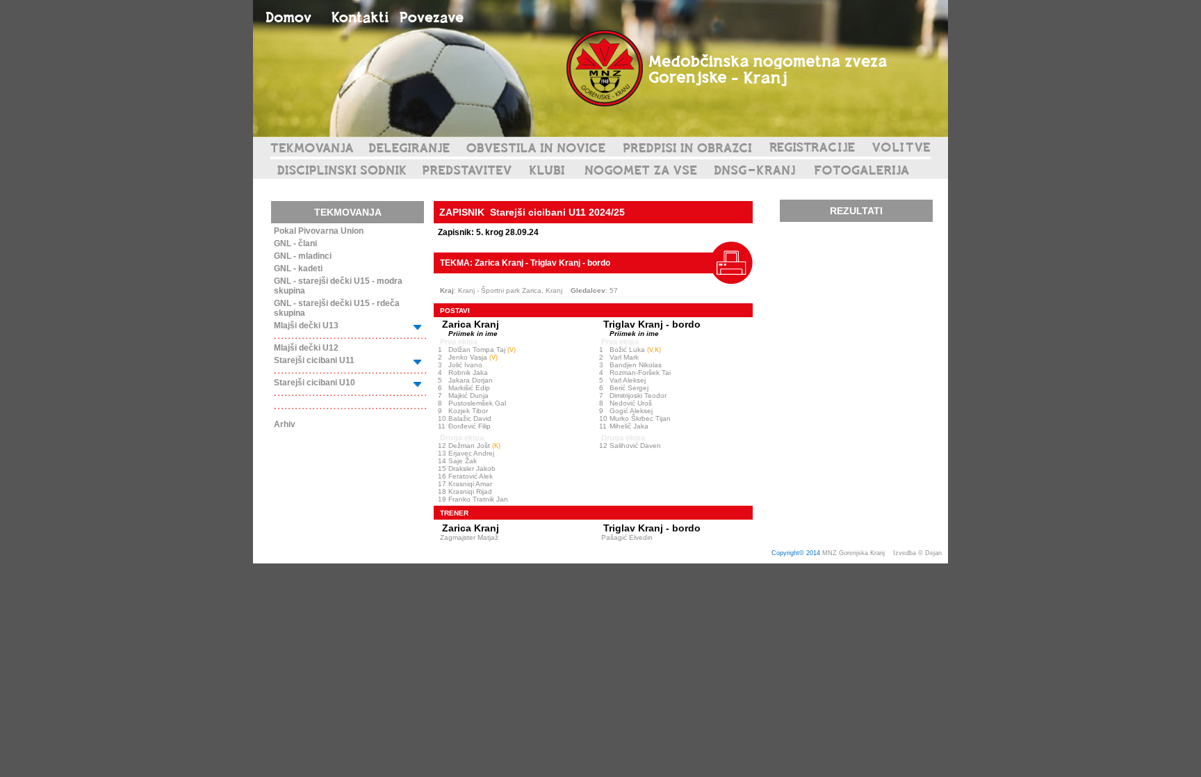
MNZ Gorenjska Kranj (853, 553)
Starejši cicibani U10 (314, 382)
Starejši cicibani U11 (314, 360)
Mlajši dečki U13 (306, 325)
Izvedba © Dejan (918, 553)
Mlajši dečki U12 (306, 348)
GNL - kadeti (298, 268)
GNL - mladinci (303, 256)
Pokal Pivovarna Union (318, 231)
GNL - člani (295, 243)
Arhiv (284, 424)
